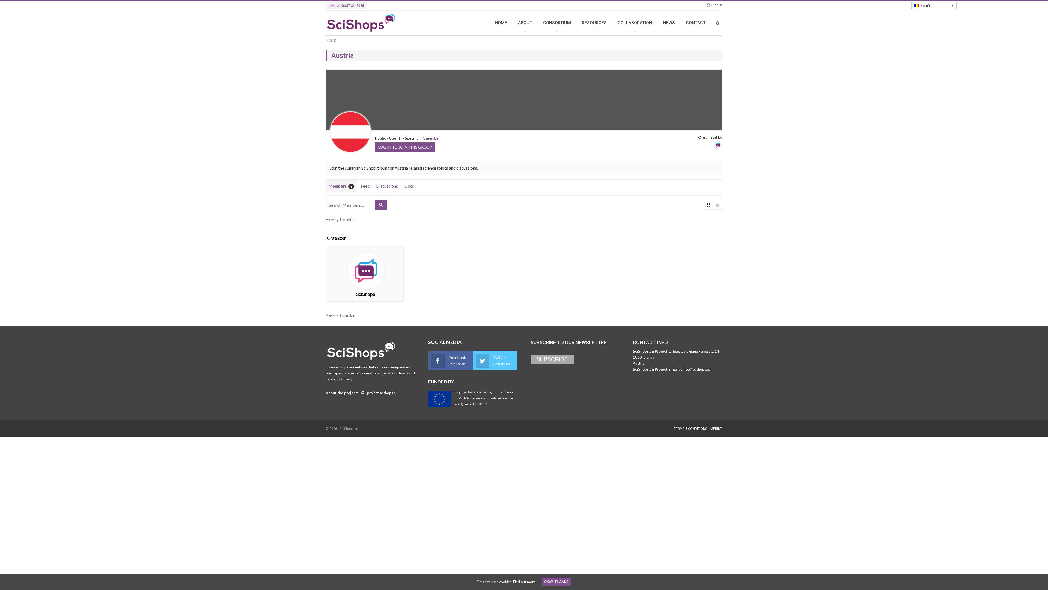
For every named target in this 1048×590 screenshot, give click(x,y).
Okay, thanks (556, 582)
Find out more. (524, 582)
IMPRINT (716, 429)
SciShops (365, 294)
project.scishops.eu (382, 393)
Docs (409, 186)
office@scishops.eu (695, 369)
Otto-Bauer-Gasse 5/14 (700, 351)
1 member (431, 138)
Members (340, 186)
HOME (501, 22)
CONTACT (696, 22)
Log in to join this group (405, 147)
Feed (365, 186)
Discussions (387, 186)
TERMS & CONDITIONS (690, 429)
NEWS (669, 22)
